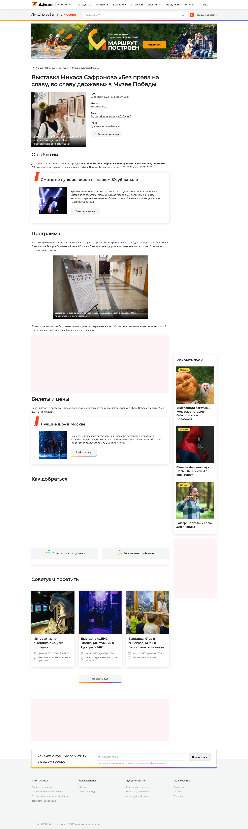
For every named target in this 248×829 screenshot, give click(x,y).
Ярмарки (189, 5)
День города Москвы (137, 796)
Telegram (178, 796)
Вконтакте (179, 786)
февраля (43, 163)
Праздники (172, 5)
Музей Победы (99, 106)
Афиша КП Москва (45, 68)
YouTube (178, 791)
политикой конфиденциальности (152, 763)
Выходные (84, 5)
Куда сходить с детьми (138, 786)
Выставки (137, 5)
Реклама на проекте (206, 14)
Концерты (102, 5)
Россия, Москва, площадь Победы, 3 (111, 116)
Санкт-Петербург (87, 791)
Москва (83, 786)
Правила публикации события (47, 791)
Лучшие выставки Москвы (85, 68)
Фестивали (119, 5)
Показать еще (100, 678)
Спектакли (154, 5)
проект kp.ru (63, 5)
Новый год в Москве (137, 791)
